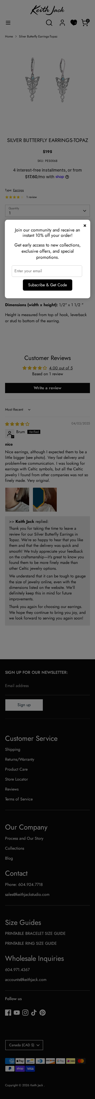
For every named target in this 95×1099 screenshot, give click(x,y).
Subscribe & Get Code (47, 285)
